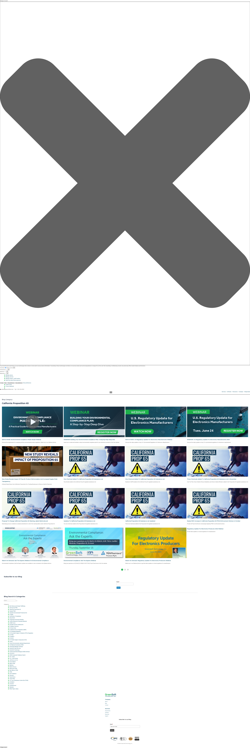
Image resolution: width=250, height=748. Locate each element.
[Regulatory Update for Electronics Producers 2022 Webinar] (217, 531)
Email (118, 581)
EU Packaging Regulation (15, 631)
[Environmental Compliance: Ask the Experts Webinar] (94, 547)
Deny (5, 382)
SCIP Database (12, 673)
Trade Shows (12, 677)
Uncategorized (12, 685)
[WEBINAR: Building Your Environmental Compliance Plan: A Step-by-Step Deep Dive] (94, 426)
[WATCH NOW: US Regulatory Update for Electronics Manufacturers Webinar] (155, 426)
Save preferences (19, 382)
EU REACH (11, 636)
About (106, 701)
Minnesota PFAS (13, 668)
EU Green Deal (12, 628)
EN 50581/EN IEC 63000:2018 (16, 624)
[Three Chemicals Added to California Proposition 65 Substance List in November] (217, 465)
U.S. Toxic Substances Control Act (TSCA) (18, 680)
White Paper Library (13, 688)
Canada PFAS (12, 611)
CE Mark (11, 614)
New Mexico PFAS (13, 670)
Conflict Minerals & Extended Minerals (18, 621)
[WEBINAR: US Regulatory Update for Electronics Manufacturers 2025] (217, 426)
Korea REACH (12, 661)
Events (11, 641)
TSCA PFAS (12, 678)
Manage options (9, 375)
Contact (106, 705)
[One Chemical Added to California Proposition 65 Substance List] (94, 465)
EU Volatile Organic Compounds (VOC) (18, 639)
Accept (2, 382)
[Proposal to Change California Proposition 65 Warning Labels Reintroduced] (32, 507)
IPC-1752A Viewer (13, 658)
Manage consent (4, 747)
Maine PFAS (12, 663)
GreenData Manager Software (16, 646)
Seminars (11, 675)
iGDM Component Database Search (17, 655)
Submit (118, 587)
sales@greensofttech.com (7, 389)
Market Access (12, 666)
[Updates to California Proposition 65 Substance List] (94, 507)
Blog (106, 703)
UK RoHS (11, 683)
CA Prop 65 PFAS (13, 607)
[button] (125, 183)
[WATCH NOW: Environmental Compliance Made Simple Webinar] (32, 426)
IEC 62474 (11, 653)
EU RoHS (11, 638)
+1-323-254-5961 (20, 389)
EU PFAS (11, 634)
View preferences (11, 382)
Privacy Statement (10, 386)
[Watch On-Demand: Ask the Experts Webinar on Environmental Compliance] (32, 547)
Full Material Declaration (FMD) (16, 645)
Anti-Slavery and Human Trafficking (17, 606)
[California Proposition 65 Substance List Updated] (155, 507)
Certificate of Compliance (15, 616)
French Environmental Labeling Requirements (19, 643)
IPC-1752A (12, 656)
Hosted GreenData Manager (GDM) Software (19, 651)
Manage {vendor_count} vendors (13, 378)
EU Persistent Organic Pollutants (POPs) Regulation (21, 633)
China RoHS (12, 618)
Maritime (11, 665)
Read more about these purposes (13, 380)
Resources (107, 714)
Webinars (11, 687)
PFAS (10, 672)
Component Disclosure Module (16, 619)
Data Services (107, 710)
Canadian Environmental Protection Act (18, 612)
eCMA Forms (12, 623)
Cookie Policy (9, 384)
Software (107, 712)
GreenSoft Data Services (15, 648)
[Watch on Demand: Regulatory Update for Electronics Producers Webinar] (155, 547)
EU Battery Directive (14, 626)
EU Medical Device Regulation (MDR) (17, 629)
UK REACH (11, 682)
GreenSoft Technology (14, 650)
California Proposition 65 (15, 609)
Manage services (9, 376)
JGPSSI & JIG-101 (13, 660)
